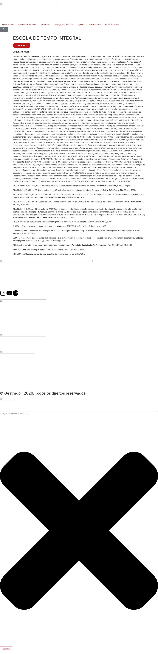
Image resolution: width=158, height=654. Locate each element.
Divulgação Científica (63, 24)
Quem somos (8, 24)
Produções (45, 24)
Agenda (81, 24)
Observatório (95, 24)
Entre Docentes (112, 24)
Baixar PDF (22, 45)
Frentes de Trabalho (27, 24)
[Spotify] (16, 293)
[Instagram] (3, 293)
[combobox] (79, 413)
